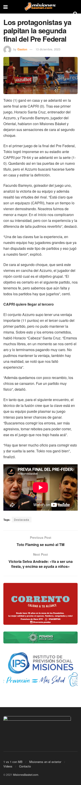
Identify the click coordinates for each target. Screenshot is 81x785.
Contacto (25, 766)
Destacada (21, 519)
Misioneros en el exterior (45, 762)
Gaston (22, 49)
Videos (7, 766)
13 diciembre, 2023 (48, 49)
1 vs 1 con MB (12, 762)
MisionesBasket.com (25, 774)
